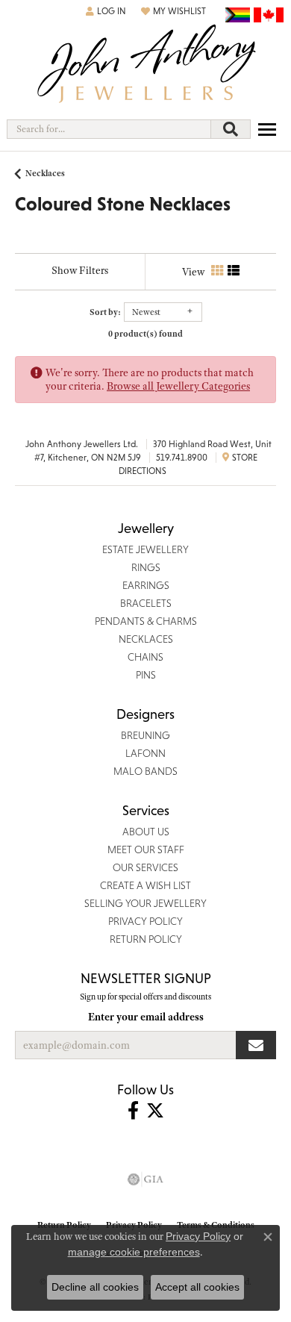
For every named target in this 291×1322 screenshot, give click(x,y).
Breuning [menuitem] (145, 735)
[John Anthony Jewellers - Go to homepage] (145, 65)
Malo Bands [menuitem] (145, 771)
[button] (106, 11)
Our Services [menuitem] (145, 867)
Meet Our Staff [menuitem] (145, 849)
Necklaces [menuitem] (146, 639)
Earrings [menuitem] (145, 585)
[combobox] (109, 129)
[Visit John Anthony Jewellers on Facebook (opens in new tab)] (133, 1111)
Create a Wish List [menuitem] (145, 885)
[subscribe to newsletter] (256, 1045)
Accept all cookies (197, 1287)
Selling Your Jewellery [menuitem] (145, 903)
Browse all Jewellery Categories (178, 386)
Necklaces (45, 173)
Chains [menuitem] (145, 657)
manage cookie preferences (134, 1252)
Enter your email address (146, 1016)
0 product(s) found (145, 334)
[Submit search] (230, 129)
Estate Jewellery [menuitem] (145, 549)
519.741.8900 (181, 457)
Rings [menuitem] (145, 567)
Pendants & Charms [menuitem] (146, 621)
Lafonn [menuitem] (145, 753)
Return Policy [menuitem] (146, 939)
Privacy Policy (198, 1236)
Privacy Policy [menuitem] (145, 921)
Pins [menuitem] (146, 675)
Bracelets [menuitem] (146, 603)
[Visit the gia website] (145, 1179)
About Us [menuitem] (145, 832)
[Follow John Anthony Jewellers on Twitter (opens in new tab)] (155, 1111)
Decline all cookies (95, 1287)
